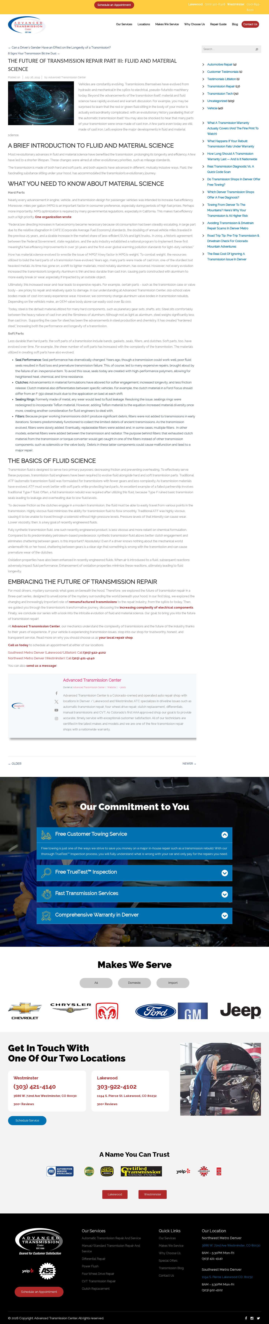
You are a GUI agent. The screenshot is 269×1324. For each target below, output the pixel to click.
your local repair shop (116, 637)
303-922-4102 (117, 1086)
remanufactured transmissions (93, 602)
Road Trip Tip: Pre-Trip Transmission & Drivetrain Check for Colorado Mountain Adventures (233, 241)
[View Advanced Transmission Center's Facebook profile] (56, 693)
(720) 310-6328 (215, 4)
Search (254, 49)
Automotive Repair (220, 64)
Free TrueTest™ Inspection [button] (85, 872)
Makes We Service (171, 1245)
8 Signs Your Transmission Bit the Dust (34, 53)
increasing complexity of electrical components (156, 607)
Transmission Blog (171, 1268)
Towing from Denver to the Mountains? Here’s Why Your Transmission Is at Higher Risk (227, 210)
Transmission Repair (221, 86)
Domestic (134, 983)
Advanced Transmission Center (67, 77)
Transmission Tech (220, 93)
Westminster (26, 1078)
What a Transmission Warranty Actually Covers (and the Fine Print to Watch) (233, 128)
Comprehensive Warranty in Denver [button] (96, 915)
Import (173, 983)
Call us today (18, 645)
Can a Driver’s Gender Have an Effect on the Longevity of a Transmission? (59, 47)
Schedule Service (27, 1120)
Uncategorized (217, 101)
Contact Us (166, 1275)
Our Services (167, 1238)
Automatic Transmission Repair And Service (111, 1238)
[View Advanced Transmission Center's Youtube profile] (56, 710)
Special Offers (168, 1260)
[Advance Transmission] (27, 24)
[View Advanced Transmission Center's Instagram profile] (56, 718)
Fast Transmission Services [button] (86, 893)
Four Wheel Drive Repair (98, 1273)
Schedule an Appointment (114, 5)
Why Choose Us (170, 1253)
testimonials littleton (221, 79)
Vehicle (212, 108)
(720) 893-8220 (253, 7)
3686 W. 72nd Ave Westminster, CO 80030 (45, 1096)
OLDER (14, 763)
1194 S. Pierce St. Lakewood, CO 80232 (127, 1096)
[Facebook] (246, 1318)
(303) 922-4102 (94, 652)
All (96, 983)
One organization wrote (53, 217)
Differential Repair (93, 1259)
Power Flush (90, 1266)
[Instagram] (252, 1318)
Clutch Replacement (96, 1288)
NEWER (189, 763)
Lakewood (107, 1078)
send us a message (41, 665)
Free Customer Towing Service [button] (90, 834)
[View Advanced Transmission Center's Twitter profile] (56, 702)
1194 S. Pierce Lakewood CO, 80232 (227, 1277)
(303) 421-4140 (83, 658)
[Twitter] (258, 1318)
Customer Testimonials (223, 72)
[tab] (134, 835)
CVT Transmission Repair (99, 1281)
